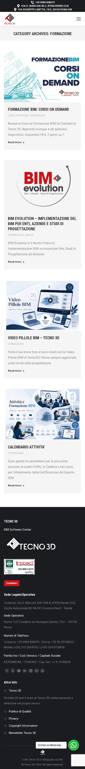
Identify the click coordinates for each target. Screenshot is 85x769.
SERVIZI (29, 234)
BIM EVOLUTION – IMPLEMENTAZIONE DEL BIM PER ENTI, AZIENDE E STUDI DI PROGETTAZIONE (42, 223)
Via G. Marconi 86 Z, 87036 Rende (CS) (45, 6)
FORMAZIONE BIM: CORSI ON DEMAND (38, 109)
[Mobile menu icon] (78, 18)
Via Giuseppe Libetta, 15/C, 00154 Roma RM (45, 9)
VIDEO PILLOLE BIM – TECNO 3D (33, 337)
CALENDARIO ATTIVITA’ (26, 447)
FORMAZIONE (37, 115)
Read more (15, 142)
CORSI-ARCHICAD (18, 115)
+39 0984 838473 (45, 2)
